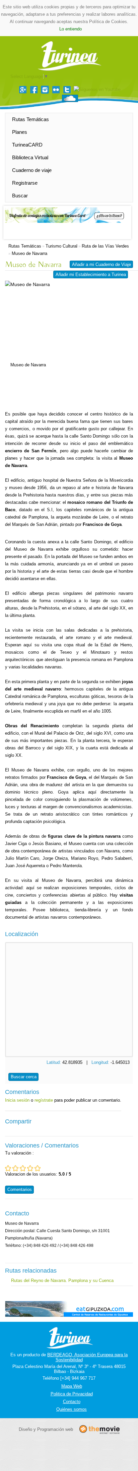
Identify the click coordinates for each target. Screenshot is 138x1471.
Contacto (71, 1401)
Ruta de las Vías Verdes (105, 246)
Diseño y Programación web (46, 1429)
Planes (19, 132)
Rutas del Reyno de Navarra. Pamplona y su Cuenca (62, 1280)
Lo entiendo (70, 28)
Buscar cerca (24, 1076)
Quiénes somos (71, 1409)
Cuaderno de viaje (32, 170)
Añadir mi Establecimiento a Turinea (91, 274)
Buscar (20, 195)
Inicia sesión (17, 1100)
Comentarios (19, 1189)
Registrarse (25, 183)
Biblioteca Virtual (30, 157)
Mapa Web (71, 1386)
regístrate (43, 1100)
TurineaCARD (27, 145)
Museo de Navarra (29, 253)
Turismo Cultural (61, 246)
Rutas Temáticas (30, 119)
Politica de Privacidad (72, 1393)
